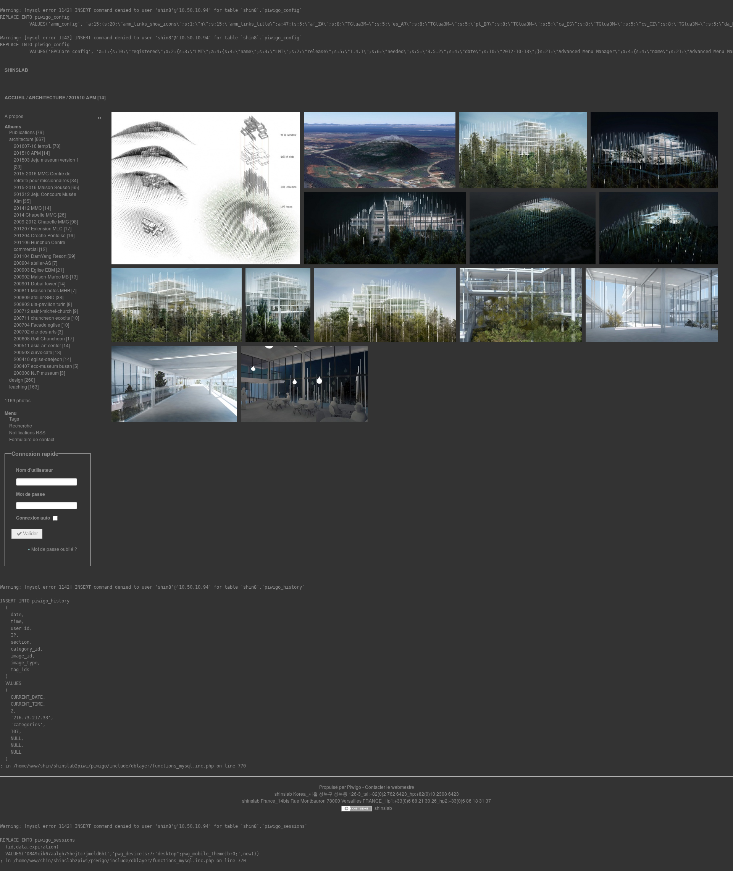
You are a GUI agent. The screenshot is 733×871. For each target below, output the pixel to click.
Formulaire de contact (31, 439)
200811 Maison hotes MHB (42, 290)
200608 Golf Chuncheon (39, 338)
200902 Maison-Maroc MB (41, 276)
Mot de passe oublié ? (54, 549)
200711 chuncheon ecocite (42, 317)
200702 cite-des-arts (35, 331)
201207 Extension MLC (38, 228)
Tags (14, 418)
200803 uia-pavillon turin (40, 304)
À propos (14, 116)
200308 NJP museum (36, 372)
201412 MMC (28, 207)
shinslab (16, 69)
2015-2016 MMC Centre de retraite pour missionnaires (42, 176)
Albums (13, 126)
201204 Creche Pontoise (40, 235)
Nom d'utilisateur (34, 469)
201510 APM (82, 97)
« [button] (99, 116)
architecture (47, 97)
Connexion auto (33, 517)
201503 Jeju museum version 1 (46, 159)
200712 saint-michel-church (43, 311)
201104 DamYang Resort (40, 256)
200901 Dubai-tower (35, 283)
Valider (30, 533)
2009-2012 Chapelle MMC (41, 221)
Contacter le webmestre (389, 787)
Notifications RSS (27, 432)
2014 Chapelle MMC (35, 214)
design (16, 379)
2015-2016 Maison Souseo (42, 187)
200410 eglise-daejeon (38, 359)
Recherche (20, 425)
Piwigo (354, 787)
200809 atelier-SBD (34, 297)
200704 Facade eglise (37, 324)
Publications (22, 132)
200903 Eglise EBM (34, 269)
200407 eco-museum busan (43, 366)
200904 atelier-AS (32, 262)
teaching (18, 386)
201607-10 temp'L (33, 145)
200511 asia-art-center (37, 345)
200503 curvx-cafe (33, 352)
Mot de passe (30, 494)
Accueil (15, 97)
